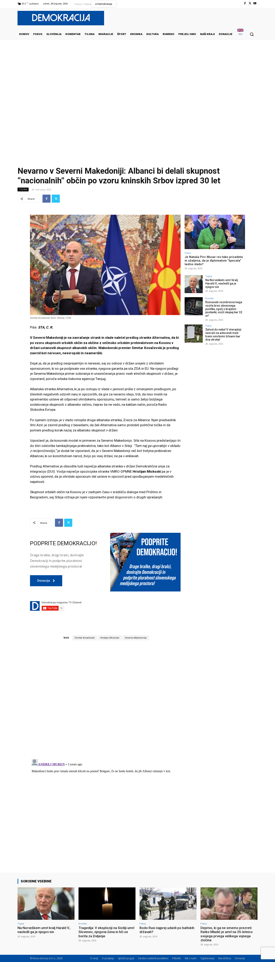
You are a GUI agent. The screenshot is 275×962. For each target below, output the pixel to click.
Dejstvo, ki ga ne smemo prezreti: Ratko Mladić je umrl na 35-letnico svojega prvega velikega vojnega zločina (227, 934)
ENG (240, 34)
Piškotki (176, 958)
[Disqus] (105, 699)
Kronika (209, 298)
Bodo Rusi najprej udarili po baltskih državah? (167, 930)
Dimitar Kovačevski (85, 638)
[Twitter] (249, 3)
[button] (251, 34)
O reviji (94, 958)
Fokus (188, 253)
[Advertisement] (137, 80)
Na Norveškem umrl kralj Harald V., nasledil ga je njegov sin (221, 283)
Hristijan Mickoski (109, 638)
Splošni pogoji (126, 958)
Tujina (23, 189)
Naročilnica (224, 958)
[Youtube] (254, 3)
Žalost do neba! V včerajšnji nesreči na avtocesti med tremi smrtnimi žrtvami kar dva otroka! (223, 334)
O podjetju (108, 958)
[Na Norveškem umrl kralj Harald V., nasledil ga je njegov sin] (194, 284)
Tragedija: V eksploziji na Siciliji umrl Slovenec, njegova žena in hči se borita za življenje (106, 932)
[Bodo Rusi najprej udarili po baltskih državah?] (168, 903)
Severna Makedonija (136, 638)
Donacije (240, 958)
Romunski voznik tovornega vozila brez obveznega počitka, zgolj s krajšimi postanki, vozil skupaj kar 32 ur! (223, 309)
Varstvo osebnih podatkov (153, 958)
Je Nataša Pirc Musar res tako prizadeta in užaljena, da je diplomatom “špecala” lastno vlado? (214, 260)
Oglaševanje (207, 958)
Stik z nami (190, 958)
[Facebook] (244, 3)
